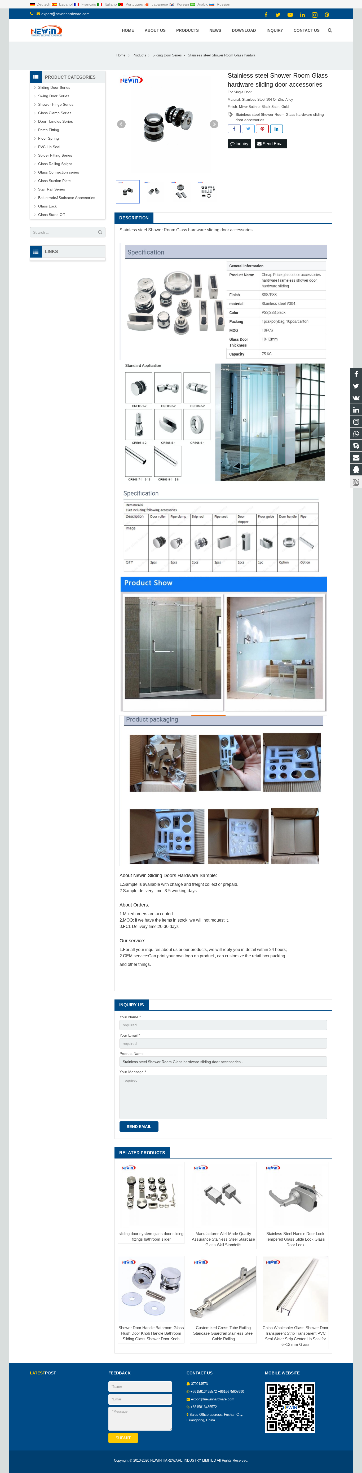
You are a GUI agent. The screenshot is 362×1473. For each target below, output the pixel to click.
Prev (121, 124)
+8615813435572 (204, 1407)
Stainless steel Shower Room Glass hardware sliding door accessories (280, 114)
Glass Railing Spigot (55, 164)
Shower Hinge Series (55, 104)
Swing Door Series (53, 96)
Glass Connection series (58, 172)
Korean (183, 4)
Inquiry (241, 143)
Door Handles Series (55, 121)
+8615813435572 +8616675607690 (217, 1392)
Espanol (66, 4)
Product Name (132, 1053)
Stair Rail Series (51, 189)
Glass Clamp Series (54, 113)
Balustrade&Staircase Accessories (66, 198)
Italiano (111, 4)
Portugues (134, 4)
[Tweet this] (248, 129)
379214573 (199, 1384)
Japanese (160, 4)
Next (214, 124)
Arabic (203, 4)
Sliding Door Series (54, 87)
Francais (88, 4)
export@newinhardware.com (65, 14)
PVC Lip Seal (49, 147)
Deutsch (44, 4)
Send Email (273, 143)
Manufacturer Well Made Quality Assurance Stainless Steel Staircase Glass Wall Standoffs (223, 1239)
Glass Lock (47, 206)
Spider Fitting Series (55, 155)
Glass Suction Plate (54, 181)
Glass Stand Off (51, 215)
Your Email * (130, 1035)
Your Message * (133, 1072)
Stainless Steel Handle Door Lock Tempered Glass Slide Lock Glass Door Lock (295, 1239)
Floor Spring (48, 138)
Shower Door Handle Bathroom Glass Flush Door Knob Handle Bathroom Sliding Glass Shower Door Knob (151, 1333)
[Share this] (234, 129)
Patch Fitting (48, 130)
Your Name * (130, 1017)
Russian (223, 4)
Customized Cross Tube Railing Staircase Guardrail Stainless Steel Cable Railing (223, 1333)
